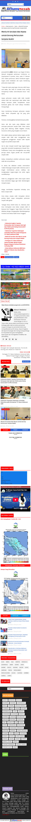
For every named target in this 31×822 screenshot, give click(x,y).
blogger (5, 430)
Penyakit (5, 727)
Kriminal (5, 716)
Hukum (17, 708)
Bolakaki (12, 703)
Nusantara (20, 719)
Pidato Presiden (22, 730)
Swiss (16, 26)
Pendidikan (21, 725)
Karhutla (21, 711)
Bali (12, 662)
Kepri (26, 667)
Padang (21, 722)
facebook (25, 430)
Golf (12, 708)
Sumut (9, 675)
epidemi (18, 738)
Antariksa (12, 700)
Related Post (6, 361)
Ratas (16, 733)
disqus (15, 430)
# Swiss (16, 257)
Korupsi (21, 714)
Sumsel (3, 675)
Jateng (17, 664)
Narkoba (5, 719)
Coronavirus (21, 703)
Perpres (13, 730)
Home (2, 26)
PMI (16, 722)
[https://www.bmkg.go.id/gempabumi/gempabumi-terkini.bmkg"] (15, 543)
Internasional (9, 26)
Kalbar (3, 667)
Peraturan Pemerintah (16, 727)
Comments (25, 615)
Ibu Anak (23, 708)
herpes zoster (7, 741)
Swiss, (24, 43)
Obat (4, 722)
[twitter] (15, 1)
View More (27, 361)
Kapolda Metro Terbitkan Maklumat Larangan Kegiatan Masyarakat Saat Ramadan (17, 650)
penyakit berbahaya (8, 744)
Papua (10, 670)
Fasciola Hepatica (20, 705)
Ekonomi (10, 705)
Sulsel (13, 673)
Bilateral (5, 703)
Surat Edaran (20, 736)
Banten (18, 662)
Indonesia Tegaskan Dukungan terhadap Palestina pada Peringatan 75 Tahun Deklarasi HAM (15, 232)
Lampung (3, 670)
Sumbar (26, 673)
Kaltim (21, 667)
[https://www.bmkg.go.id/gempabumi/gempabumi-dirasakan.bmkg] (15, 591)
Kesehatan (14, 714)
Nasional (26, 22)
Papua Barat (17, 670)
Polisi (11, 733)
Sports (12, 736)
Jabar (11, 664)
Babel (7, 662)
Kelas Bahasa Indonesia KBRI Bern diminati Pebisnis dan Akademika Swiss (14, 249)
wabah (15, 747)
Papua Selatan (5, 673)
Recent (5, 615)
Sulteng (20, 673)
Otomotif (10, 722)
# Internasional (9, 257)
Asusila (19, 700)
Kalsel (9, 667)
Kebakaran (6, 714)
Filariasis (6, 708)
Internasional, (19, 43)
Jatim (22, 664)
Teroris (5, 738)
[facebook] (13, 1)
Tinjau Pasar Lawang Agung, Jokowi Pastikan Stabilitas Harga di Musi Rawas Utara (18, 621)
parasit (16, 741)
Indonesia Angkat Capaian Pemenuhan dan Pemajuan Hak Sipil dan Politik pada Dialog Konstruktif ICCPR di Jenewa (13, 381)
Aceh (2, 662)
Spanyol (5, 736)
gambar (24, 738)
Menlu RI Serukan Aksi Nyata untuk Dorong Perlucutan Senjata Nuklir (13, 422)
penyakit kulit (7, 747)
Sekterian (23, 733)
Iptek (14, 711)
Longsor (12, 716)
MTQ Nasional (21, 716)
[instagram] (18, 1)
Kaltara (15, 667)
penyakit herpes (21, 744)
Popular (15, 615)
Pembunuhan (12, 725)
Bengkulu (24, 662)
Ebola (4, 705)
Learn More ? (5, 814)
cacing (11, 738)
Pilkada (5, 733)
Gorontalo (4, 664)
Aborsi (5, 700)
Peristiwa (6, 730)
